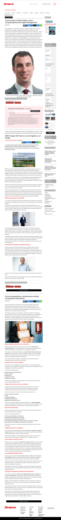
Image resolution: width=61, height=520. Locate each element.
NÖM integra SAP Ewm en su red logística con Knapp (50, 175)
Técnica (31, 12)
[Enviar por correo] (28, 25)
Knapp (7, 173)
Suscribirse (50, 132)
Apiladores (48, 65)
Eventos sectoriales (48, 214)
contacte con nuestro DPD (24, 122)
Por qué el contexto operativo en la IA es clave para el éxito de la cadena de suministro (50, 168)
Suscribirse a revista (22, 513)
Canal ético (30, 509)
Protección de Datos (40, 509)
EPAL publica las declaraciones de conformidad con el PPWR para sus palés (50, 160)
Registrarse (22, 509)
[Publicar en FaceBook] (31, 25)
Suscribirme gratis (35, 111)
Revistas (47, 12)
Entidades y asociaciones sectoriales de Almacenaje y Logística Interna (50, 197)
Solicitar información (9, 102)
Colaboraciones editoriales (41, 515)
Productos (19, 12)
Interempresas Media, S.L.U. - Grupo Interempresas (32, 518)
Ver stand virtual (17, 102)
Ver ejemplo (28, 108)
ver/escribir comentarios (23, 290)
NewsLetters (23, 510)
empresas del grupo (30, 120)
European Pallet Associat (50, 106)
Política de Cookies (40, 512)
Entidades (42, 12)
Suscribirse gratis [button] (46, 4)
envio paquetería (36, 402)
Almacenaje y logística (10, 9)
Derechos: (14, 121)
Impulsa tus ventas (48, 210)
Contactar (31, 507)
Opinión (13, 12)
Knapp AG (48, 55)
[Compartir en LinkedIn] (37, 25)
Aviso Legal (40, 507)
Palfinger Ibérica (50, 95)
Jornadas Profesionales (49, 208)
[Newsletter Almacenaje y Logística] (50, 120)
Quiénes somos (31, 515)
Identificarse (23, 507)
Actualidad (7, 12)
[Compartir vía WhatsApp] (40, 25)
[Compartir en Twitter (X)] (34, 25)
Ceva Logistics (8, 28)
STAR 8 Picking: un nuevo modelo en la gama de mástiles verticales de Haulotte (50, 153)
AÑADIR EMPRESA (51, 508)
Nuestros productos (31, 512)
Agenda (36, 12)
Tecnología (25, 12)
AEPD (27, 123)
